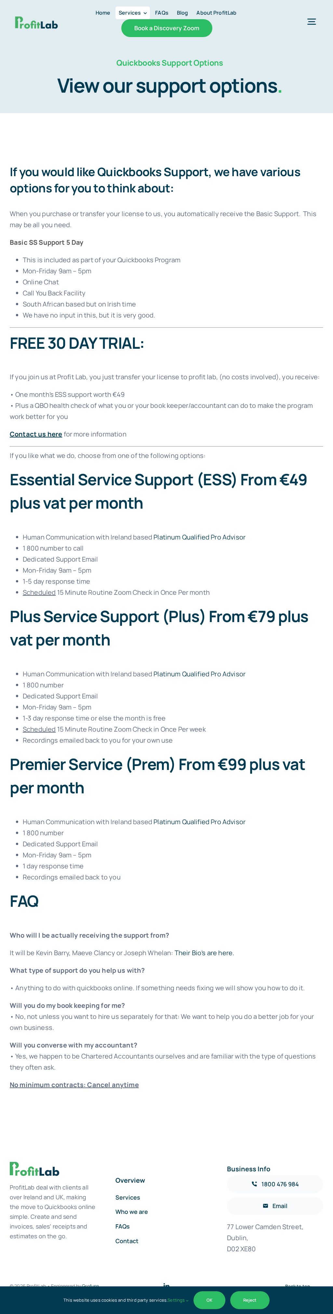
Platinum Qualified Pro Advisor (199, 537)
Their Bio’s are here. (204, 952)
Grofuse (90, 1286)
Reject (250, 1300)
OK (209, 1300)
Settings (176, 1300)
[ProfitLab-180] (36, 9)
